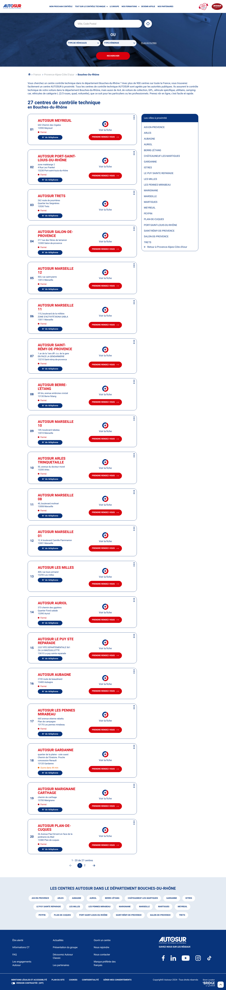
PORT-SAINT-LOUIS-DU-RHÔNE (160, 225)
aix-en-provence (40, 898)
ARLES (147, 132)
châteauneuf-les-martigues (143, 898)
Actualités (58, 940)
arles (60, 898)
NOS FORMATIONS (129, 6)
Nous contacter (102, 954)
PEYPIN (148, 213)
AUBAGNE (149, 138)
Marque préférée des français (105, 963)
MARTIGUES (150, 201)
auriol (93, 898)
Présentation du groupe (65, 947)
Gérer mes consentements (117, 980)
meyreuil (182, 907)
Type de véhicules (77, 43)
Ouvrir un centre (102, 940)
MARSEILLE (150, 196)
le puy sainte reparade (48, 907)
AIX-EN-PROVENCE (154, 127)
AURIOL (148, 144)
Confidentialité (90, 980)
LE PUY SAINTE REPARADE (158, 173)
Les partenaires (61, 965)
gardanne (171, 898)
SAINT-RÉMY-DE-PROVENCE (159, 230)
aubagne (76, 898)
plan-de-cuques (62, 915)
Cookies (73, 980)
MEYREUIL (149, 207)
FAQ (14, 954)
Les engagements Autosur (21, 963)
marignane (125, 907)
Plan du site (58, 980)
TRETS (147, 242)
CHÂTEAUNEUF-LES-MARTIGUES (162, 155)
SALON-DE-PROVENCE (156, 236)
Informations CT (21, 947)
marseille (144, 907)
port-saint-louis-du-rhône (93, 915)
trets (182, 915)
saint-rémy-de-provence (129, 915)
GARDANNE (150, 161)
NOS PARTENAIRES (165, 6)
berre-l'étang (112, 898)
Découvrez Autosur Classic (63, 956)
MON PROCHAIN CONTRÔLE (60, 6)
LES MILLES (150, 179)
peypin (42, 915)
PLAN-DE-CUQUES (154, 219)
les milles (74, 907)
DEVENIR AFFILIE (148, 6)
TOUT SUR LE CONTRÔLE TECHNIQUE (90, 6)
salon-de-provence (160, 915)
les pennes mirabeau (100, 907)
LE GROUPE (114, 6)
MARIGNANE (151, 190)
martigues (163, 907)
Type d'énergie (111, 43)
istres (188, 898)
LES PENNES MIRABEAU (157, 184)
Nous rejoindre (101, 947)
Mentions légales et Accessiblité (29, 980)
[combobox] (108, 24)
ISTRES (148, 167)
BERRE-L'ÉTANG (152, 150)
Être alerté (17, 940)
